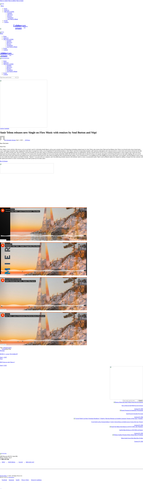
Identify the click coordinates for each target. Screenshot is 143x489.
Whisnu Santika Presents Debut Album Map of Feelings (132, 438)
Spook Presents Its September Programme (134, 413)
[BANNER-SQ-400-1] (126, 399)
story (10, 347)
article (4, 347)
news (7, 347)
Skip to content (4, 0)
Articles (2, 128)
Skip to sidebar (12, 0)
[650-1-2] (27, 173)
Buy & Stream (4, 161)
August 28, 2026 (138, 409)
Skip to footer (19, 0)
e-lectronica (11, 477)
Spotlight (6, 128)
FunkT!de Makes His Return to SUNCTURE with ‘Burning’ (131, 430)
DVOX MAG (3, 475)
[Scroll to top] (1, 488)
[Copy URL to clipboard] (12, 146)
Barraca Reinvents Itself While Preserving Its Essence (132, 405)
